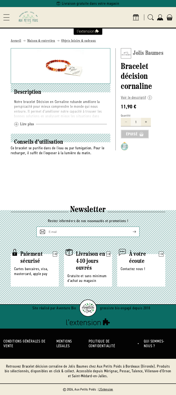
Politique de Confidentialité (102, 344)
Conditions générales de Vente (24, 344)
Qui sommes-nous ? (154, 344)
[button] (6, 17)
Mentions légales (64, 344)
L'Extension (106, 389)
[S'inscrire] (131, 231)
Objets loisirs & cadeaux (78, 41)
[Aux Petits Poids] (28, 17)
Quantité (125, 116)
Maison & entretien (41, 41)
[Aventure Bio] (88, 308)
